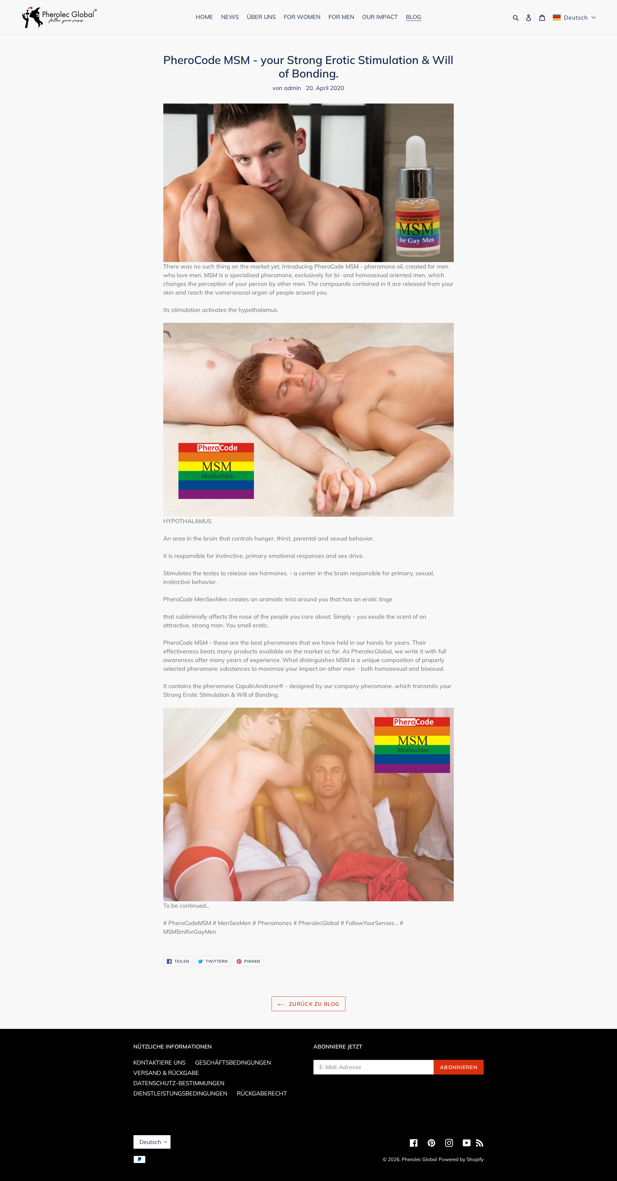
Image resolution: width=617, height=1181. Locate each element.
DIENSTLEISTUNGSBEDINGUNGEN (180, 1093)
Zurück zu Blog (313, 1004)
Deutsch (150, 1142)
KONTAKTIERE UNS (159, 1062)
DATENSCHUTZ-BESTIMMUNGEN (178, 1083)
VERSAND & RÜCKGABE (166, 1073)
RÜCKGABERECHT (262, 1093)
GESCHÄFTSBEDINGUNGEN (233, 1062)
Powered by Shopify (461, 1159)
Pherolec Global (419, 1159)
